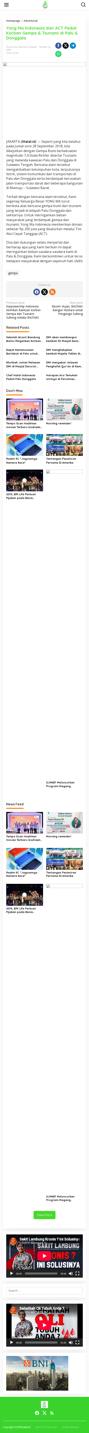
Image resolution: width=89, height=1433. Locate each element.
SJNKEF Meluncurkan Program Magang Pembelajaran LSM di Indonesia (60, 784)
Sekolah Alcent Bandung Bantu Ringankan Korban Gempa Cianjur (23, 339)
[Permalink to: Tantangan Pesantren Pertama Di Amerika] (64, 444)
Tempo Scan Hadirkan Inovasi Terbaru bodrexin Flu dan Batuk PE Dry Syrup (23, 425)
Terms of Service (46, 1427)
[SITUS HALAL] (45, 4)
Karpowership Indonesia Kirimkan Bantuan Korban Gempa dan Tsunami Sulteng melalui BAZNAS (23, 310)
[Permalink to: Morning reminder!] (64, 409)
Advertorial (12, 52)
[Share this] (58, 46)
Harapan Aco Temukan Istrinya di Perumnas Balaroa (61, 377)
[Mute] (71, 1273)
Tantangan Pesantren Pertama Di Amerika (61, 460)
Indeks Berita (70, 1427)
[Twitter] (44, 292)
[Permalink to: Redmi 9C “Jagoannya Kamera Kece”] (24, 444)
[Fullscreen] (77, 1273)
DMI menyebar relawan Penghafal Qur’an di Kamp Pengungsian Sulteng (64, 364)
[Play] (12, 1273)
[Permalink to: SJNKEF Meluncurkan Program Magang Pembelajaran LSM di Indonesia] (64, 624)
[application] (44, 1255)
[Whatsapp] (58, 54)
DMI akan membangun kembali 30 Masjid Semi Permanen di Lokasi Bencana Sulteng (62, 339)
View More (44, 1215)
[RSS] (52, 292)
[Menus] (6, 5)
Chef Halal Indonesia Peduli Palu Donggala (21, 377)
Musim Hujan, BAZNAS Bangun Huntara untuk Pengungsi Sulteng (67, 308)
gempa (13, 273)
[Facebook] (36, 292)
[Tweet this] (66, 46)
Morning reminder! (58, 423)
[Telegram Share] (73, 46)
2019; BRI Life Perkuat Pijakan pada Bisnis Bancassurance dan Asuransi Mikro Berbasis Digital (22, 496)
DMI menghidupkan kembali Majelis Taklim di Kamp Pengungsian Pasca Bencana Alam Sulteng (64, 351)
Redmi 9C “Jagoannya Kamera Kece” (21, 460)
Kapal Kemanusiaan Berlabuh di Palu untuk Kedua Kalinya (21, 351)
